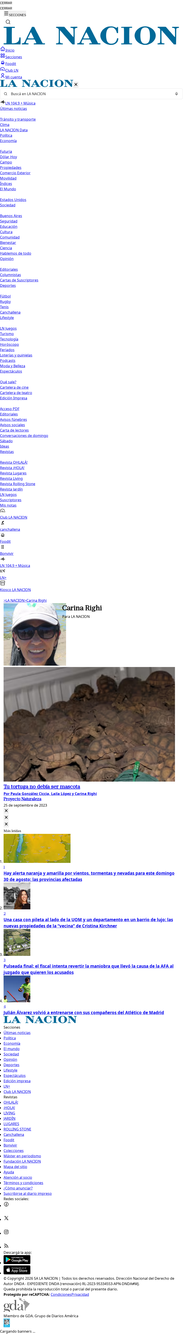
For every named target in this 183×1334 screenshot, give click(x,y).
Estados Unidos (13, 199)
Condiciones (61, 1294)
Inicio (10, 50)
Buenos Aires (11, 215)
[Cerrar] (76, 85)
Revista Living (11, 478)
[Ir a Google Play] (17, 1262)
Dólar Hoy (8, 156)
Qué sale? (8, 382)
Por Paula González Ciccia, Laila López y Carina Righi (50, 793)
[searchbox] (89, 93)
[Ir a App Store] (17, 1273)
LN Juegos (8, 328)
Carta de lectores (14, 430)
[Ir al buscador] (8, 21)
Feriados (7, 349)
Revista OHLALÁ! (13, 462)
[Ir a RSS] (6, 1247)
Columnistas (10, 274)
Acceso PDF (9, 408)
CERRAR (6, 3)
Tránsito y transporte (18, 119)
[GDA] (16, 1310)
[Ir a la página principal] (91, 43)
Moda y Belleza (12, 365)
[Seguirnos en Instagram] (6, 1233)
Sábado (6, 440)
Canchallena (10, 312)
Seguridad (8, 221)
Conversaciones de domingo (24, 435)
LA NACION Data (14, 130)
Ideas (4, 446)
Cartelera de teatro (16, 392)
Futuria (6, 151)
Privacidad (80, 1294)
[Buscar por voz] (176, 93)
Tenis (4, 306)
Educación (8, 226)
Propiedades (10, 167)
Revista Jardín (11, 489)
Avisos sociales (12, 424)
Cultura (6, 231)
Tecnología (9, 339)
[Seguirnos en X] (6, 1219)
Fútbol (5, 296)
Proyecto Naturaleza (22, 799)
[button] (91, 336)
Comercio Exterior (15, 172)
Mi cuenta (13, 77)
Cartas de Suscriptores (19, 280)
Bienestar (8, 242)
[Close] (6, 811)
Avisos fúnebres (13, 419)
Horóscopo (9, 344)
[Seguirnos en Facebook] (6, 1205)
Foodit (10, 63)
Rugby (5, 301)
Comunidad (10, 237)
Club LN (11, 70)
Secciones (13, 57)
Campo (6, 162)
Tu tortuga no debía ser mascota (42, 787)
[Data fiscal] (7, 1326)
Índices (6, 183)
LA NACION (14, 600)
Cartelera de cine (14, 387)
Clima (4, 124)
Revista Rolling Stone (17, 483)
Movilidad (8, 178)
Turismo (7, 333)
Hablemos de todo (15, 253)
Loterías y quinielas (16, 355)
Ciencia (6, 247)
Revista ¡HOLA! (12, 467)
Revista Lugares (13, 473)
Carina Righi (35, 600)
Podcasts (7, 360)
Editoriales (9, 269)
